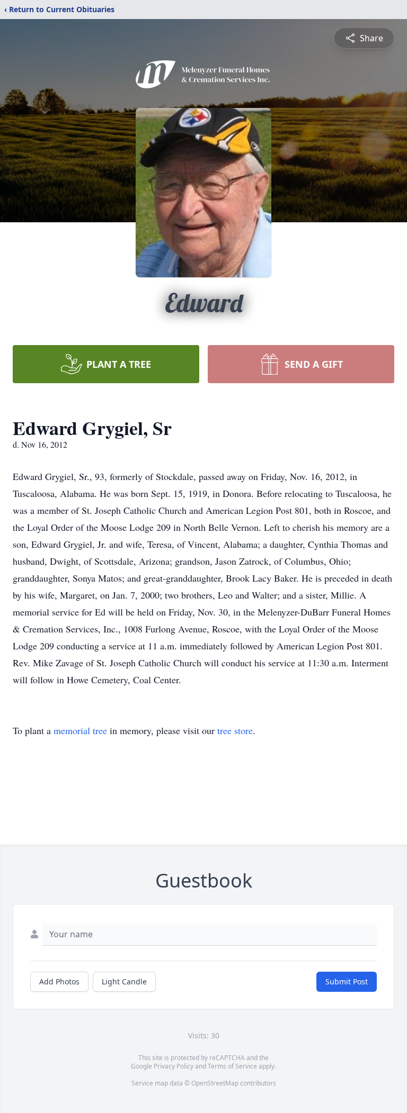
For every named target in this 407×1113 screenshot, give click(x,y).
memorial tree (80, 730)
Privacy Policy (173, 1066)
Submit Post (346, 981)
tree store (235, 730)
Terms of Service (232, 1066)
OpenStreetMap (214, 1083)
